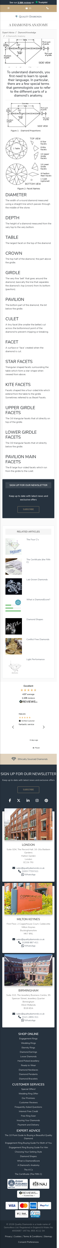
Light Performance (35, 659)
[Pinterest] (46, 801)
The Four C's (32, 539)
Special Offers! (28, 1089)
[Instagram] (37, 801)
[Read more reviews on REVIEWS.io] (28, 702)
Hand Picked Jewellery (28, 1060)
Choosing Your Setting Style (28, 1151)
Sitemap (48, 1236)
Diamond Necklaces (28, 1069)
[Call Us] (48, 8)
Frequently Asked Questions (28, 1106)
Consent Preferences (28, 1241)
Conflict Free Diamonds (37, 639)
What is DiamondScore (28, 1160)
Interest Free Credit (28, 1111)
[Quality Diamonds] (28, 16)
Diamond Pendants (28, 1074)
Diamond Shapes (34, 619)
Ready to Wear (28, 1065)
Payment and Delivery (28, 1124)
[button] (13, 727)
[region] (28, 727)
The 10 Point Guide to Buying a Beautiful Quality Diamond (28, 1137)
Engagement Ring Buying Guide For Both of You (28, 1142)
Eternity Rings (28, 1047)
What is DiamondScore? (38, 599)
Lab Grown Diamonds (37, 579)
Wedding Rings (28, 1043)
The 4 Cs (28, 1169)
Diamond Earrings (28, 1051)
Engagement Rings (28, 1038)
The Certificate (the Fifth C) (38, 561)
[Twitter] (19, 801)
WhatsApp (30, 874)
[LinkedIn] (28, 801)
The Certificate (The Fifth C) (28, 1174)
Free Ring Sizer (28, 1115)
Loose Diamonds (28, 1056)
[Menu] (9, 8)
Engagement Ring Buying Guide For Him (28, 1147)
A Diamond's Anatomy (28, 1165)
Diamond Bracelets (28, 1078)
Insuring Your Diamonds (28, 1120)
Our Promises (28, 1098)
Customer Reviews (28, 1102)
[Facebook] (10, 801)
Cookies (17, 1236)
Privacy (8, 1236)
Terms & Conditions (33, 1236)
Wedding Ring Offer (28, 1093)
